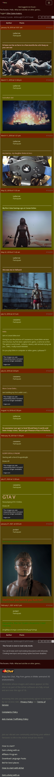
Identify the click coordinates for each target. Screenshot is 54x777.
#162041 (49, 524)
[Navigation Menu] (49, 3)
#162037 (49, 314)
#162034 (49, 190)
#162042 (49, 605)
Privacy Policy (26, 701)
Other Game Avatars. (14, 13)
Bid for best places (10, 762)
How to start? (8, 746)
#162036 (49, 371)
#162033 (49, 135)
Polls (11, 10)
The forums (4, 10)
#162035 (49, 252)
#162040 (49, 479)
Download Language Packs (14, 758)
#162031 (49, 27)
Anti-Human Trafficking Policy (15, 719)
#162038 (49, 410)
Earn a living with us (11, 750)
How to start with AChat (13, 768)
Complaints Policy (10, 712)
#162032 (49, 80)
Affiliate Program (9, 754)
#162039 (49, 436)
